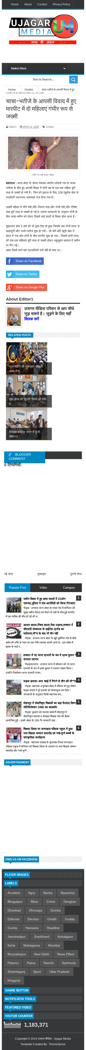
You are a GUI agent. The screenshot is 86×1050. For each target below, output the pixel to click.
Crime (51, 901)
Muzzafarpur (17, 954)
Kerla (11, 945)
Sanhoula (69, 963)
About (28, 4)
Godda (49, 126)
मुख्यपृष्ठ (41, 574)
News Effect (65, 954)
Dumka (55, 910)
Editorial (13, 919)
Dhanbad (14, 910)
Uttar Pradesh (59, 971)
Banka (48, 893)
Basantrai (68, 893)
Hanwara (32, 928)
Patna (31, 963)
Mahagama (31, 945)
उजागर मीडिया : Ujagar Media (54, 1038)
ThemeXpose (57, 1044)
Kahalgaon (65, 936)
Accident (14, 893)
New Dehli (41, 954)
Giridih (52, 919)
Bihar (34, 901)
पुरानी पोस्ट (76, 574)
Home (15, 4)
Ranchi (49, 963)
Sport (37, 971)
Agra (31, 893)
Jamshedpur (17, 936)
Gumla (12, 928)
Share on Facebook (29, 261)
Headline (53, 928)
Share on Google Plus (30, 287)
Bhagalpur (15, 901)
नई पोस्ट (8, 574)
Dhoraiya (35, 910)
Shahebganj (16, 971)
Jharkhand (41, 936)
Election (33, 919)
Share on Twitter (26, 274)
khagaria (14, 980)
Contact (42, 4)
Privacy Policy (61, 4)
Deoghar (70, 901)
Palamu (13, 963)
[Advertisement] (47, 53)
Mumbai (54, 945)
